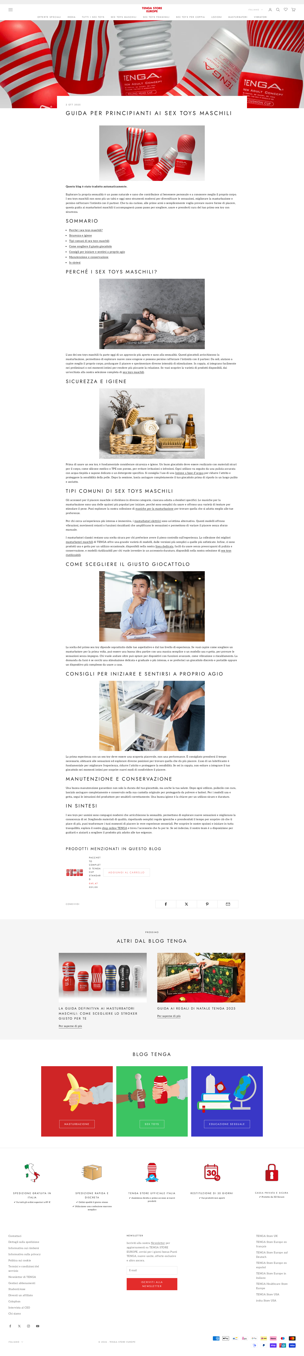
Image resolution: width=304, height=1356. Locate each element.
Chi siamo (14, 1313)
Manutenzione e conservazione (89, 257)
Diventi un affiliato (20, 1295)
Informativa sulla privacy (24, 1254)
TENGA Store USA (267, 1294)
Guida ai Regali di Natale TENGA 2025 (196, 1008)
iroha (72, 17)
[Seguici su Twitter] (19, 1326)
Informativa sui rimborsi (23, 1248)
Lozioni (216, 17)
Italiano (253, 9)
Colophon (14, 1301)
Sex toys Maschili (124, 17)
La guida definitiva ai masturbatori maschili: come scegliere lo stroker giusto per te (98, 1013)
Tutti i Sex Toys (93, 17)
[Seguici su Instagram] (28, 1326)
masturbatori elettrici (147, 521)
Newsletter (158, 1243)
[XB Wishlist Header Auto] (286, 9)
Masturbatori (238, 17)
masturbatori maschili (79, 542)
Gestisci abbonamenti (21, 1283)
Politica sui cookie (19, 1260)
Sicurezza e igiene (80, 235)
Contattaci (14, 1236)
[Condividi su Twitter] (186, 904)
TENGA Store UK (267, 1236)
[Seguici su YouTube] (37, 1326)
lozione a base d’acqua (189, 473)
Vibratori (260, 17)
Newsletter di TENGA (22, 1277)
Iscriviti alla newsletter (152, 1284)
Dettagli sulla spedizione (23, 1242)
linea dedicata (164, 546)
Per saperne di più (70, 1026)
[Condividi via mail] (228, 904)
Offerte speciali (49, 17)
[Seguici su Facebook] (10, 1326)
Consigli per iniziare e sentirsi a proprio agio (97, 251)
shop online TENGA (114, 828)
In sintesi (75, 262)
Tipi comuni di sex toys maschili (89, 240)
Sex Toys (152, 1124)
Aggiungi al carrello (126, 872)
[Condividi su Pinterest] (207, 904)
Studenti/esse (17, 1289)
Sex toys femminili (156, 17)
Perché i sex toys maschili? (86, 230)
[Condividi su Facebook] (166, 904)
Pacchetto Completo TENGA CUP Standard (95, 868)
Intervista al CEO (19, 1307)
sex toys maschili (133, 372)
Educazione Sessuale (227, 1124)
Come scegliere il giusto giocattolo (90, 246)
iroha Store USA (266, 1300)
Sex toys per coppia (190, 17)
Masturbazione (77, 1124)
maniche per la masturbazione (154, 508)
